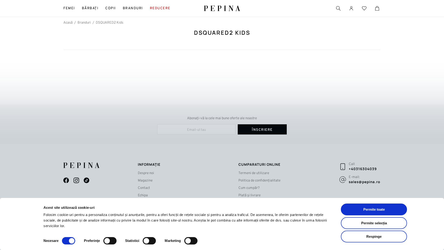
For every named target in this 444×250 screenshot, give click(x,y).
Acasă (68, 23)
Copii (110, 8)
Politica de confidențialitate (259, 180)
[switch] (110, 240)
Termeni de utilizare (253, 173)
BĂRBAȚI (90, 8)
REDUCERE (160, 8)
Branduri (133, 8)
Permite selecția (374, 223)
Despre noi (146, 173)
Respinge (374, 236)
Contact (144, 188)
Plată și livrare (249, 195)
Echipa (143, 195)
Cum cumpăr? (249, 188)
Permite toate (374, 209)
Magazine (145, 180)
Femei (69, 8)
